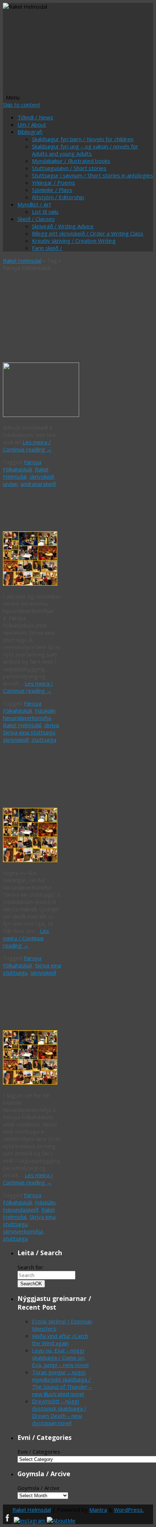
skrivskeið (41, 476)
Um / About (31, 124)
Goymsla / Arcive (38, 1487)
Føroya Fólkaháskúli (22, 465)
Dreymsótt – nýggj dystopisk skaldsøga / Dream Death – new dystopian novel (59, 1411)
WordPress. (129, 1509)
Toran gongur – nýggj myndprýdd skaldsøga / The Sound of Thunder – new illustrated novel (62, 1382)
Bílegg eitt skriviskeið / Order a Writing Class (87, 233)
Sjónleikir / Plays (52, 189)
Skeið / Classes (36, 218)
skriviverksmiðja (23, 1231)
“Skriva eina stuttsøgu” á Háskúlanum (30, 509)
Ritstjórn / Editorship (58, 197)
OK (31, 1283)
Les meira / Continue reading (27, 445)
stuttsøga (44, 739)
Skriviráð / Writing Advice (63, 226)
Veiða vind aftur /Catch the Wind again (60, 1339)
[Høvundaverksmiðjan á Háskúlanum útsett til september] (30, 860)
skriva (51, 725)
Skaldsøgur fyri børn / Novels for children (83, 139)
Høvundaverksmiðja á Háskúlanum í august (45, 1003)
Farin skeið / (47, 247)
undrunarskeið (38, 483)
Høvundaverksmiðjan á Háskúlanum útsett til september (48, 775)
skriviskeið (16, 739)
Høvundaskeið (20, 1209)
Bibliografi (29, 131)
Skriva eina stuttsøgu (29, 732)
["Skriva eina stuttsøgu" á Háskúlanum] (30, 583)
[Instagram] (30, 1520)
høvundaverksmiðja (27, 717)
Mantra (98, 1509)
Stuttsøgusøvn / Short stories (69, 168)
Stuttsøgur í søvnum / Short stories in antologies (92, 175)
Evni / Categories (38, 1451)
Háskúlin (45, 710)
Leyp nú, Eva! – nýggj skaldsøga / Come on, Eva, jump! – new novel (60, 1357)
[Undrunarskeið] (41, 414)
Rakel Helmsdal (22, 260)
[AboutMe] (61, 1520)
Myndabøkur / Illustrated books (71, 160)
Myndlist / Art (34, 204)
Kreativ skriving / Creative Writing (74, 240)
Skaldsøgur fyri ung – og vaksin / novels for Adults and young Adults (85, 150)
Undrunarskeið (34, 350)
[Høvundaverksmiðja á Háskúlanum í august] (30, 1082)
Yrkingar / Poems (53, 182)
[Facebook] (8, 1520)
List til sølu (45, 211)
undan (10, 483)
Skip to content (21, 104)
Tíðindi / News (35, 117)
